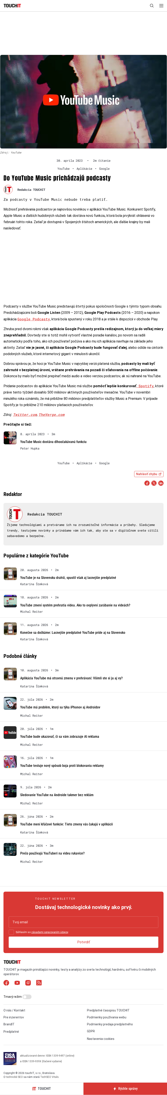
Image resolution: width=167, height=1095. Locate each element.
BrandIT (9, 1024)
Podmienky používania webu (106, 1017)
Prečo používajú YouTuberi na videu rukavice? (52, 853)
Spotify (145, 386)
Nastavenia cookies (100, 1039)
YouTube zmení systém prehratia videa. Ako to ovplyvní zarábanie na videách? (75, 605)
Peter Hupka (29, 448)
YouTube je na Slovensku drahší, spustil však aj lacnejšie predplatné (68, 578)
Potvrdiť (83, 942)
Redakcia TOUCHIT (31, 190)
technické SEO (14, 1077)
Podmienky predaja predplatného (110, 1024)
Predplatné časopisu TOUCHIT (108, 1010)
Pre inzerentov (13, 1017)
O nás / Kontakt (14, 1010)
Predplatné (11, 1031)
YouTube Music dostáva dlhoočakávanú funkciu (53, 442)
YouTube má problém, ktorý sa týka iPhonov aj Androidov (60, 707)
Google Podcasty (33, 319)
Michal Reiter (31, 611)
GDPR (91, 1031)
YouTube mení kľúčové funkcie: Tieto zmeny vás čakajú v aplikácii (66, 824)
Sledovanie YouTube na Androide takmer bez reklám (57, 795)
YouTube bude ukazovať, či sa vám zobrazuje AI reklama (59, 736)
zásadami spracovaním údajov (49, 932)
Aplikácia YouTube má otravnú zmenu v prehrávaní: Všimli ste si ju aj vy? (71, 678)
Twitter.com (25, 414)
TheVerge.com (51, 414)
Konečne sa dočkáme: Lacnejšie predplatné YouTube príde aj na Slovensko (72, 633)
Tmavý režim (12, 996)
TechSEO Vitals (49, 1077)
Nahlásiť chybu (146, 474)
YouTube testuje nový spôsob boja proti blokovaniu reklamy (62, 766)
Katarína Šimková (34, 584)
